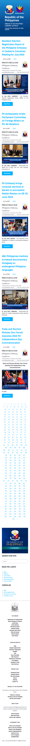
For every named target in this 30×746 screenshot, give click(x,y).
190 (20, 488)
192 (6, 491)
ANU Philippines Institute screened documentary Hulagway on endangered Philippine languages (15, 263)
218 (10, 504)
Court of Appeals (15, 735)
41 (17, 419)
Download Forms (15, 672)
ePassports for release (10, 594)
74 (5, 435)
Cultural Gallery (8, 581)
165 (24, 475)
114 (26, 450)
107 (19, 447)
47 (17, 422)
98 (4, 445)
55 (25, 424)
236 (24, 511)
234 (15, 511)
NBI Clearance (15, 657)
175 (21, 481)
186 (24, 486)
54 (21, 424)
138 (15, 463)
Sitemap (15, 679)
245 (20, 516)
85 (25, 437)
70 (13, 432)
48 (21, 422)
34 (13, 417)
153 (15, 470)
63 (9, 430)
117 (12, 452)
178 (10, 483)
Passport (15, 651)
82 (13, 437)
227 (6, 509)
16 (13, 409)
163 (15, 475)
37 (25, 417)
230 (20, 509)
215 (19, 501)
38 (5, 419)
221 (24, 504)
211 (24, 498)
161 (6, 475)
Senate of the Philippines (15, 729)
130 (24, 458)
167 (10, 478)
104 (6, 447)
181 (24, 483)
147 (10, 468)
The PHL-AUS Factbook (15, 698)
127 (10, 458)
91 (25, 440)
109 (4, 450)
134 (19, 460)
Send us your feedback (15, 717)
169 (20, 478)
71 (17, 432)
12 (22, 407)
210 (20, 498)
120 (26, 452)
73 (25, 432)
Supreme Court (15, 733)
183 (10, 486)
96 (21, 442)
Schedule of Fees (8, 596)
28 (13, 414)
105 (10, 447)
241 (24, 514)
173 (13, 481)
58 (13, 427)
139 (19, 463)
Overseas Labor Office (15, 630)
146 (6, 468)
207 (6, 498)
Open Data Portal (15, 715)
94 (13, 442)
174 (17, 481)
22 (13, 412)
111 (13, 450)
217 (6, 504)
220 (19, 504)
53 (17, 424)
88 (13, 440)
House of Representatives (15, 731)
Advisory (6, 574)
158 (15, 473)
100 (12, 445)
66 (21, 430)
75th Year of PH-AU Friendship (15, 696)
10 (14, 407)
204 (15, 496)
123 (15, 455)
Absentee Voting (8, 577)
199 (15, 493)
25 (25, 412)
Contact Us (15, 681)
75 (9, 435)
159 (19, 473)
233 (10, 511)
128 (15, 458)
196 (24, 491)
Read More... (7, 104)
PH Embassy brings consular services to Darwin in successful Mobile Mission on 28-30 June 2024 (15, 190)
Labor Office (7, 575)
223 (10, 506)
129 (19, 458)
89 (17, 440)
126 (6, 458)
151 (6, 470)
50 (5, 424)
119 (21, 452)
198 (10, 493)
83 (17, 437)
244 (15, 516)
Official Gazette (15, 713)
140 (24, 463)
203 (10, 496)
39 (9, 419)
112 (17, 450)
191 (24, 488)
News (5, 572)
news (15, 59)
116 (8, 452)
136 (6, 463)
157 (10, 473)
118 (17, 452)
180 (19, 483)
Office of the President (15, 726)
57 (9, 427)
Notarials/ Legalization (15, 649)
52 (13, 424)
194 (15, 491)
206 (24, 496)
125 (24, 455)
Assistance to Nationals (15, 658)
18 (20, 409)
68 (5, 432)
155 (24, 470)
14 (5, 409)
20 (5, 412)
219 (15, 504)
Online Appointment (9, 592)
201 (24, 493)
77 (16, 435)
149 (20, 468)
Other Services (15, 664)
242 (6, 516)
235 (20, 511)
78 (20, 435)
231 (24, 509)
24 (21, 412)
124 (19, 455)
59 (17, 427)
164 (19, 475)
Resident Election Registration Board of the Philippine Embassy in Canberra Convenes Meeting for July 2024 (14, 48)
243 (10, 516)
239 (15, 514)
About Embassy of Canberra (15, 621)
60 (21, 427)
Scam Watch (15, 635)
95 (17, 442)
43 (25, 419)
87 (9, 440)
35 (17, 417)
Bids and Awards (15, 632)
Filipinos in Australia (15, 695)
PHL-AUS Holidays (15, 676)
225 (20, 506)
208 (11, 498)
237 (6, 514)
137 (10, 463)
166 (6, 478)
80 (5, 437)
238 (10, 514)
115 (4, 452)
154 (19, 470)
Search (15, 678)
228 (10, 509)
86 (5, 440)
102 (21, 445)
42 (21, 419)
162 (10, 475)
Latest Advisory (15, 625)
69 (9, 432)
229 (15, 509)
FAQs (5, 590)
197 (6, 493)
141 (6, 465)
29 (17, 414)
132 (10, 460)
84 (21, 437)
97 (25, 442)
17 (16, 409)
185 (19, 486)
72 (21, 432)
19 (24, 409)
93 (9, 442)
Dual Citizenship (15, 655)
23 (17, 412)
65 (17, 430)
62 (4, 430)
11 (18, 407)
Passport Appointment (15, 648)
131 (6, 460)
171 (4, 481)
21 (9, 412)
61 (25, 427)
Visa (15, 653)
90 (21, 440)
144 (19, 465)
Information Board (9, 579)
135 (24, 460)
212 (6, 501)
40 (13, 419)
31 (25, 414)
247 (13, 519)
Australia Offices (15, 674)
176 (26, 481)
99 (8, 445)
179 (15, 483)
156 (6, 473)
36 (21, 417)
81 (8, 437)
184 (15, 486)
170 (24, 478)
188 (10, 488)
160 (24, 473)
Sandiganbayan (15, 736)
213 (10, 501)
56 (5, 427)
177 (6, 483)
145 (24, 465)
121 (6, 455)
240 (20, 514)
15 (9, 409)
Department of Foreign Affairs (15, 619)
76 (13, 435)
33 (9, 417)
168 (15, 478)
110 (8, 450)
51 (9, 424)
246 (24, 516)
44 (4, 422)
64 (13, 430)
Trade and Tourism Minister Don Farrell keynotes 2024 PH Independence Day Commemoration (12, 336)
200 (20, 493)
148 (15, 468)
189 (15, 488)
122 (10, 455)
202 (6, 496)
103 (26, 445)
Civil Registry (15, 660)
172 (8, 481)
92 (4, 442)
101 (17, 445)
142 (10, 465)
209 (15, 498)
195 (19, 491)
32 (5, 417)
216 (24, 501)
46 (13, 422)
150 (24, 468)
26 (5, 414)
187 (6, 488)
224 (15, 506)
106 (15, 447)
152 (10, 470)
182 (6, 486)
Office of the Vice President (15, 727)
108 (24, 447)
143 (15, 465)
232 (6, 511)
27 (9, 414)
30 (21, 414)
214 (15, 501)
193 (10, 491)
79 (24, 435)
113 (21, 450)
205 (20, 496)
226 (24, 506)
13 (25, 407)
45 (9, 422)
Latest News (15, 623)
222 (6, 506)
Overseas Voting (15, 628)
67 (25, 430)
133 (15, 460)
